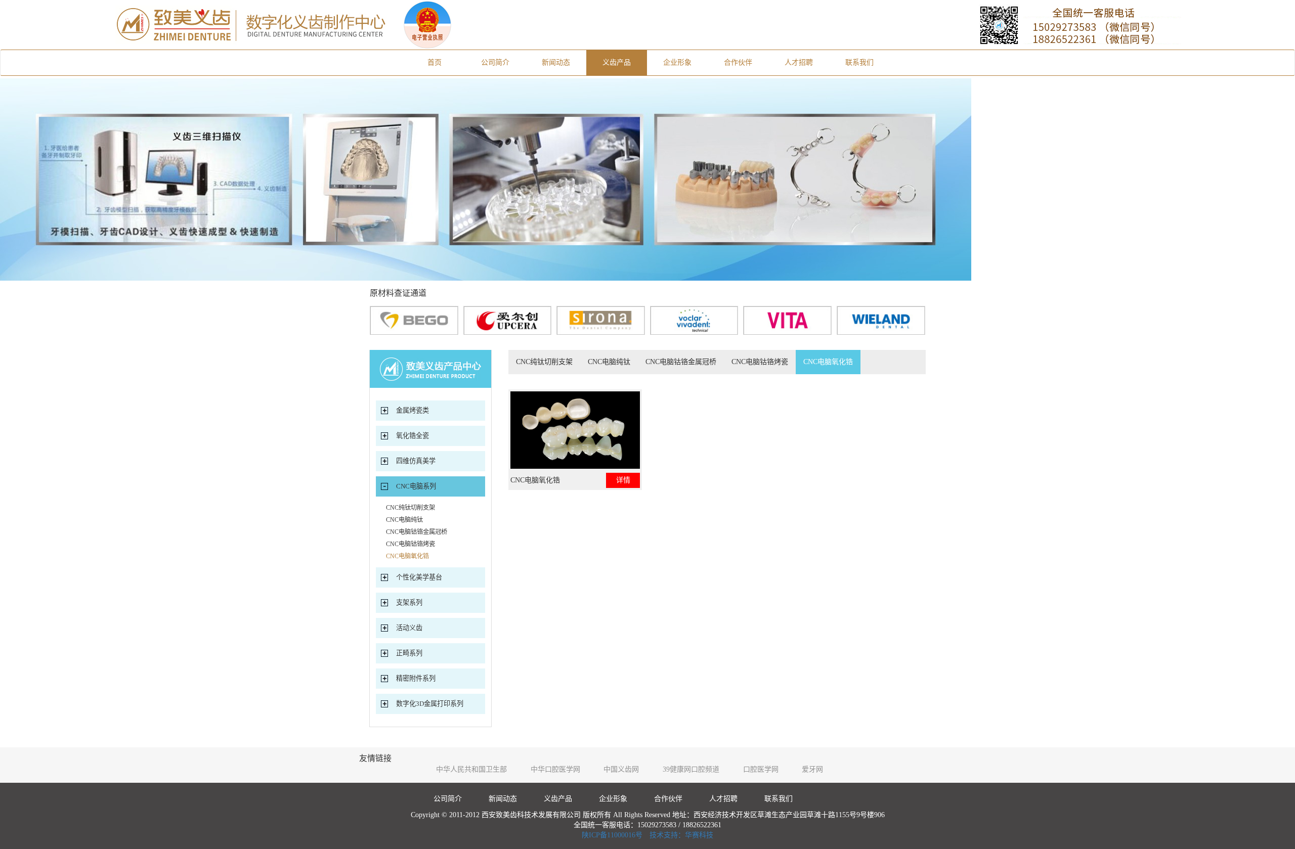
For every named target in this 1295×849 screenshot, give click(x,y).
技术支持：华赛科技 (681, 835)
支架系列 (409, 602)
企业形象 (677, 62)
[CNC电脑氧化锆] (575, 429)
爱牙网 (812, 769)
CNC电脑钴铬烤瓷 (759, 362)
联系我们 (859, 62)
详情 (623, 480)
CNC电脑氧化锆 (828, 362)
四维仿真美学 (416, 461)
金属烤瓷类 (412, 410)
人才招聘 (799, 62)
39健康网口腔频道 (691, 769)
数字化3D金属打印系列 (429, 703)
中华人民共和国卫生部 (471, 769)
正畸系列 (409, 653)
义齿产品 (616, 62)
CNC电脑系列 (416, 486)
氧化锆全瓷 (412, 435)
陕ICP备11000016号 (612, 835)
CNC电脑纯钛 (609, 362)
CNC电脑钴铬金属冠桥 (680, 362)
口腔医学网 (761, 769)
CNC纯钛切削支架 (544, 362)
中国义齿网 (621, 769)
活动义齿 (409, 628)
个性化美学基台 (419, 577)
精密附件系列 (416, 678)
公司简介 (495, 62)
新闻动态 (556, 62)
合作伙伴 (738, 62)
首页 (446, 62)
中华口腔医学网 (555, 769)
